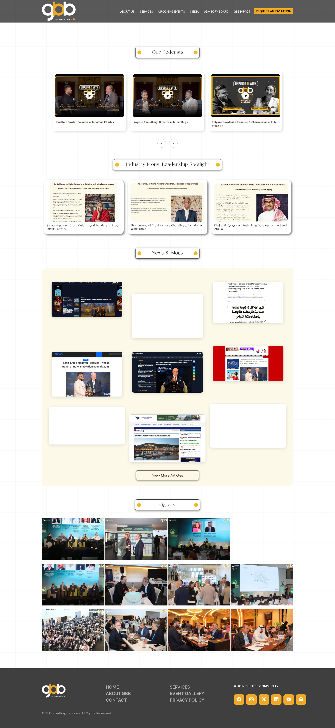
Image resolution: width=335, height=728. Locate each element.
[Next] (173, 143)
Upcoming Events (171, 11)
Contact (116, 700)
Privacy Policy (187, 700)
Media (194, 11)
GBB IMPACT (242, 11)
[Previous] (161, 143)
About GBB (118, 693)
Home (112, 687)
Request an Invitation (273, 11)
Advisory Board (216, 11)
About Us (127, 11)
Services (146, 11)
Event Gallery (187, 693)
